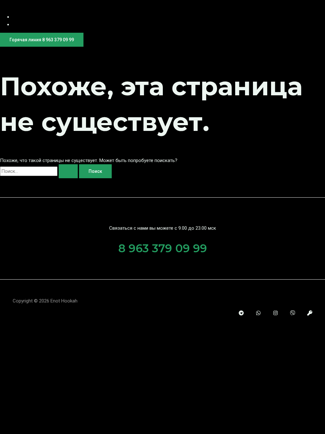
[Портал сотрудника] (309, 314)
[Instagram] (275, 314)
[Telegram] (241, 314)
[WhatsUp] (258, 314)
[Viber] (292, 314)
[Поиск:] (39, 171)
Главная (22, 16)
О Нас (20, 24)
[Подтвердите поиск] (68, 171)
